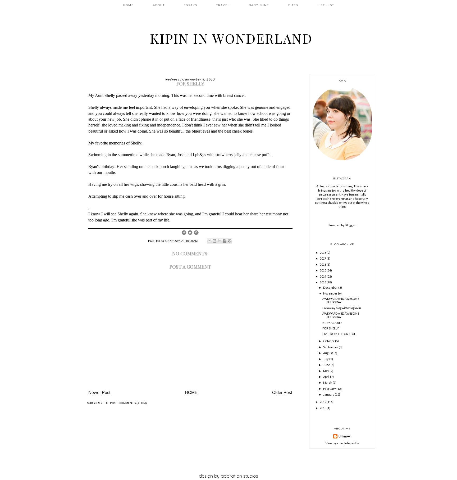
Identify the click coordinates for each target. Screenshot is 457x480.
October (329, 341)
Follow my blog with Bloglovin (341, 308)
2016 (323, 264)
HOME (128, 5)
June (327, 364)
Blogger (350, 225)
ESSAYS (190, 5)
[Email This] (209, 240)
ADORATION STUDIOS (239, 476)
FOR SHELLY (330, 328)
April (326, 376)
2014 (323, 276)
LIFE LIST (325, 5)
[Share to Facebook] (224, 240)
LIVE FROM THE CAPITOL (339, 334)
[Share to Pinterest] (229, 240)
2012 (323, 402)
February (329, 388)
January (329, 394)
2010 (323, 408)
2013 (323, 282)
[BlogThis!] (214, 240)
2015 (323, 270)
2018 (323, 252)
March (328, 382)
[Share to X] (219, 240)
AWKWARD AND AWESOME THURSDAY (340, 300)
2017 (323, 258)
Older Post (282, 392)
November (330, 293)
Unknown (345, 436)
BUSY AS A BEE (332, 322)
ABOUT (159, 5)
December (330, 287)
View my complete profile (342, 443)
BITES (293, 5)
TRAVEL (223, 5)
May (326, 371)
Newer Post (99, 392)
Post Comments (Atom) (128, 403)
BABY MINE (259, 5)
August (328, 353)
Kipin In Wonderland (231, 38)
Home (191, 392)
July (326, 359)
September (331, 347)
